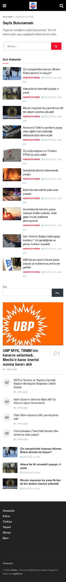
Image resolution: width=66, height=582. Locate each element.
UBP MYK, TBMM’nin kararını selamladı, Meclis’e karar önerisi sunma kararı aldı (21, 357)
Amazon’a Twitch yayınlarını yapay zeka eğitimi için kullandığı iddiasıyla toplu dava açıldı (42, 131)
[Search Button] (61, 5)
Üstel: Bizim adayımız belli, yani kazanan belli (36, 416)
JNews (14, 569)
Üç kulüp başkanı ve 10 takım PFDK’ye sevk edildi (40, 152)
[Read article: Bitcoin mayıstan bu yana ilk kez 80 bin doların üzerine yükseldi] (12, 112)
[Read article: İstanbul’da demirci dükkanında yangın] (12, 174)
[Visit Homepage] (33, 5)
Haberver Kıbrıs (31, 77)
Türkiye (7, 521)
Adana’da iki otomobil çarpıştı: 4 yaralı (40, 466)
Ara (5, 286)
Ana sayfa (8, 16)
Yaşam (7, 527)
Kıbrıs (6, 516)
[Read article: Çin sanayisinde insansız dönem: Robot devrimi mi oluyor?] (12, 73)
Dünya (7, 532)
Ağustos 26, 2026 (52, 77)
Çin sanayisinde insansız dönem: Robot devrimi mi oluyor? (42, 71)
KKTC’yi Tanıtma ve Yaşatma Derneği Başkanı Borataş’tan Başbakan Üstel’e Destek (35, 383)
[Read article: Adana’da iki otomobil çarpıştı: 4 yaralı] (12, 93)
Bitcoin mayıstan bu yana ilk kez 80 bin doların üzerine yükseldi (43, 110)
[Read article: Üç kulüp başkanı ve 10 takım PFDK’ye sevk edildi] (12, 155)
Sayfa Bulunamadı (25, 16)
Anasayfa (8, 510)
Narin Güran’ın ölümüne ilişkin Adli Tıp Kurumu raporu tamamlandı (35, 401)
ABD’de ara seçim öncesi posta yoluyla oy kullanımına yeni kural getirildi (41, 263)
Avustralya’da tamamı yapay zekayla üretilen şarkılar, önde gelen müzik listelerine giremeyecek (40, 214)
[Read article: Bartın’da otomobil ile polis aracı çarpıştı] (12, 194)
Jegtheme (17, 573)
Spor (6, 538)
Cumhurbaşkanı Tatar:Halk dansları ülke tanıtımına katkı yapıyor (36, 432)
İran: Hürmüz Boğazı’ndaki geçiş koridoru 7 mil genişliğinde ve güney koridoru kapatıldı (41, 240)
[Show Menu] (4, 5)
